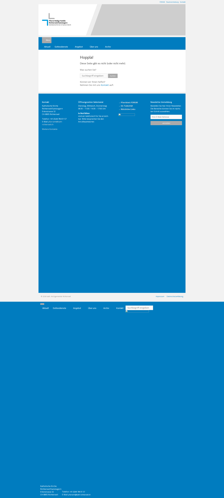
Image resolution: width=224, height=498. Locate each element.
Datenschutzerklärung (175, 296)
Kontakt (183, 2)
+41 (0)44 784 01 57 (77, 492)
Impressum (160, 296)
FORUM (162, 2)
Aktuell (47, 47)
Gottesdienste (61, 47)
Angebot (79, 47)
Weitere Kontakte (49, 129)
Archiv (108, 47)
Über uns (94, 47)
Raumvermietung (172, 2)
